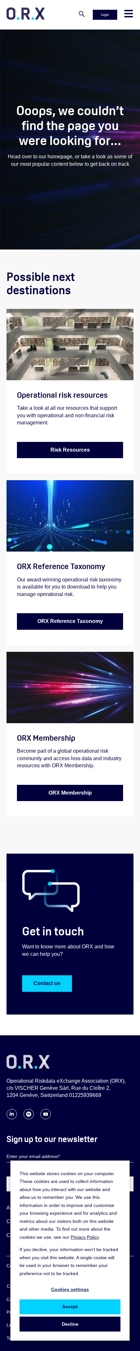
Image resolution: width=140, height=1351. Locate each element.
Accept (70, 1306)
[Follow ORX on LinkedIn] (12, 1117)
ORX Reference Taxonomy (70, 621)
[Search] (82, 15)
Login (105, 14)
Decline (70, 1324)
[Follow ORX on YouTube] (45, 1117)
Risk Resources (70, 450)
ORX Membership (70, 793)
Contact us (47, 983)
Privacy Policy (85, 1237)
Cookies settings (70, 1289)
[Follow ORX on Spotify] (28, 1117)
